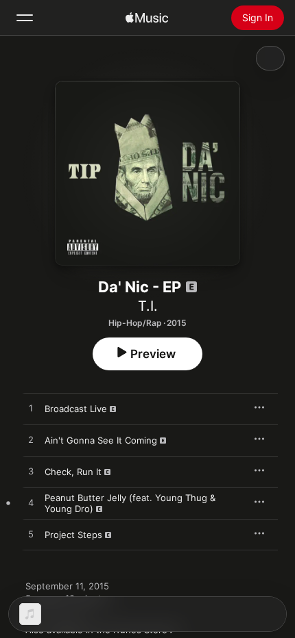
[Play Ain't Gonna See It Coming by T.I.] (31, 440)
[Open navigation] (25, 18)
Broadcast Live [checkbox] (76, 408)
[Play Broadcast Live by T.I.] (31, 409)
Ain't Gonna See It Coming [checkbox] (101, 440)
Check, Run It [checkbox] (73, 471)
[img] (147, 18)
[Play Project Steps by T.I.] (31, 534)
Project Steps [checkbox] (73, 534)
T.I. (148, 306)
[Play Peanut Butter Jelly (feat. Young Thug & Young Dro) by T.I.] (31, 503)
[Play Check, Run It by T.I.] (31, 471)
